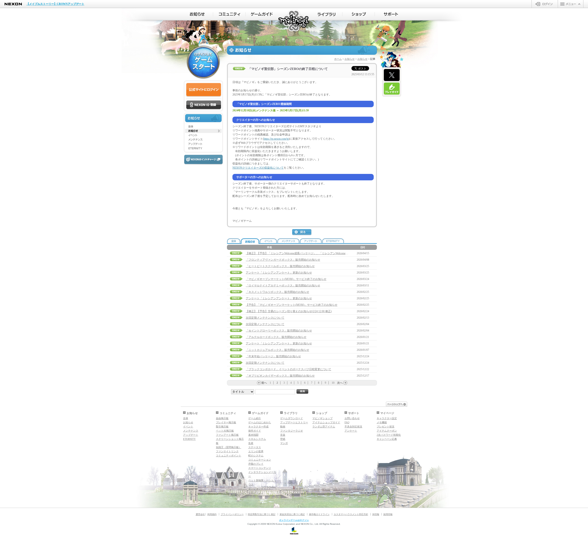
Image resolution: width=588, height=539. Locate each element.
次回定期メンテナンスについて (265, 317)
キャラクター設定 (387, 418)
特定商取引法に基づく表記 (261, 514)
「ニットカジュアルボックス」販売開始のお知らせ (277, 350)
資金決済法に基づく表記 (292, 514)
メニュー (570, 4)
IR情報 (375, 514)
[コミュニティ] (229, 14)
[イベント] (203, 135)
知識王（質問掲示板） (228, 447)
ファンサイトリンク (227, 451)
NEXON (13, 4)
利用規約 (212, 514)
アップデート (190, 434)
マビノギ (294, 21)
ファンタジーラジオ (291, 430)
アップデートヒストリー (294, 422)
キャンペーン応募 (387, 439)
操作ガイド (254, 430)
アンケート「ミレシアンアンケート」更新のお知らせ (279, 272)
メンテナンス (190, 430)
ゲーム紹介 (254, 418)
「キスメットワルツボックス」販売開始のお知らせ (277, 292)
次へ (340, 382)
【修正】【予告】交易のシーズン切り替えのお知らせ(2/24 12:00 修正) (289, 311)
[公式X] (392, 75)
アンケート (351, 430)
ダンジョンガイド (258, 488)
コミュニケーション (259, 459)
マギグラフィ (255, 492)
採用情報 (388, 514)
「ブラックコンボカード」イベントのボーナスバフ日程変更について (288, 369)
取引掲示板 (222, 426)
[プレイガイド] (392, 88)
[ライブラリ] (326, 14)
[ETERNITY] (203, 148)
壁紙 (282, 439)
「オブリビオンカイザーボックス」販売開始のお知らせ (280, 375)
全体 (185, 418)
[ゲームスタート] (203, 62)
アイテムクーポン (387, 430)
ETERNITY (189, 439)
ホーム (338, 59)
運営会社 (200, 514)
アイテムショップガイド (326, 422)
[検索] (302, 391)
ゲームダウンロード (291, 418)
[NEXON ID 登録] (203, 105)
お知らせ (350, 59)
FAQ (347, 422)
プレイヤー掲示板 (226, 422)
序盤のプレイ (255, 463)
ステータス (254, 447)
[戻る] (302, 232)
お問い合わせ (352, 418)
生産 (250, 443)
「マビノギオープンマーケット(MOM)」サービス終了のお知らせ (286, 279)
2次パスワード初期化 (389, 434)
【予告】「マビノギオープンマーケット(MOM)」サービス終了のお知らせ (291, 304)
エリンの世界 (255, 451)
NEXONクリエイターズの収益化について (258, 167)
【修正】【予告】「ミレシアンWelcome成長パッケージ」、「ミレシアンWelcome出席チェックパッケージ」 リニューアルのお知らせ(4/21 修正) (334, 253)
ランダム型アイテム (323, 426)
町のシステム (255, 455)
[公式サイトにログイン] (203, 90)
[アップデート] (203, 144)
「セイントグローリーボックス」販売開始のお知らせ (279, 330)
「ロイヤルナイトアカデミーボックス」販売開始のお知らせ (283, 285)
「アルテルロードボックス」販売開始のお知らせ (276, 337)
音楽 (282, 434)
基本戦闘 (253, 434)
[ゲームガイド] (262, 14)
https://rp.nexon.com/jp (276, 138)
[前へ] (259, 383)
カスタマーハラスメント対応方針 (351, 514)
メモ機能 (382, 422)
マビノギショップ (322, 418)
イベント (188, 426)
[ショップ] (358, 14)
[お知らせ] (197, 14)
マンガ (284, 443)
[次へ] (345, 383)
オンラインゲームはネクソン (294, 520)
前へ (264, 382)
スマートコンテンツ (259, 468)
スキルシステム (257, 439)
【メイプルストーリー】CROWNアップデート (55, 4)
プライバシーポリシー (232, 514)
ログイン (545, 4)
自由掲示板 (222, 418)
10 (333, 382)
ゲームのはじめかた (259, 422)
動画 (282, 426)
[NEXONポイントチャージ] (203, 160)
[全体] (203, 126)
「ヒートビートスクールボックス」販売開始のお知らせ (280, 266)
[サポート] (391, 14)
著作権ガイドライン (319, 514)
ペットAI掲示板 (225, 430)
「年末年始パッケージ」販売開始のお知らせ (273, 356)
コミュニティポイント (228, 455)
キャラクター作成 (258, 426)
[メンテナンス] (203, 140)
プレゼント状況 (385, 426)
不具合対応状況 (353, 426)
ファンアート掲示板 (227, 434)
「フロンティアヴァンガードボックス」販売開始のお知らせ (283, 259)
